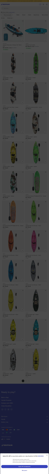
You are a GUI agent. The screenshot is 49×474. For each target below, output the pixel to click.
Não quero (24, 470)
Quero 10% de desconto (24, 466)
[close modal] (47, 455)
